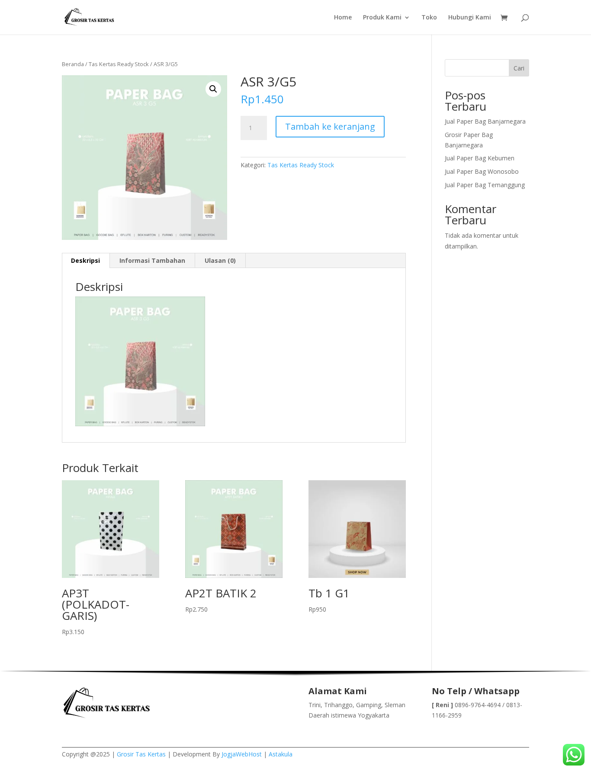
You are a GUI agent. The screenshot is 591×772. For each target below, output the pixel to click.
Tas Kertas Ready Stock (119, 64)
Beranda (73, 64)
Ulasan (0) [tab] (220, 260)
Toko (429, 17)
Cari (519, 68)
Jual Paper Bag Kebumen (479, 158)
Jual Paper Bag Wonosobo (482, 171)
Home (343, 17)
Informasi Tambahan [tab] (152, 260)
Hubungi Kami (469, 17)
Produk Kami (382, 17)
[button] (213, 89)
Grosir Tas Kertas (141, 754)
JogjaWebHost (242, 754)
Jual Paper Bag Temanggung (485, 185)
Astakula (280, 754)
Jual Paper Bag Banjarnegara (485, 121)
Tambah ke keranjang (330, 126)
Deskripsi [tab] (85, 260)
